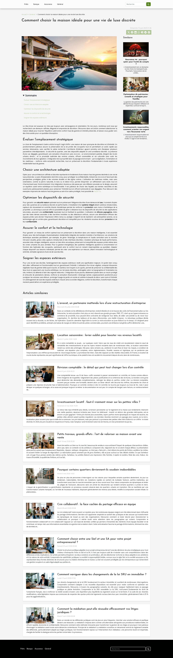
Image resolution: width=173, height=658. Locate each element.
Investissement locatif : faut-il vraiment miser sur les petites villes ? (98, 402)
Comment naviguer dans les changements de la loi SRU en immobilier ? (101, 574)
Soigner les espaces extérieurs (35, 118)
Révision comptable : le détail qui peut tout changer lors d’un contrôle (100, 367)
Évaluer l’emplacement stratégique (37, 100)
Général (60, 4)
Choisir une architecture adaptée (36, 104)
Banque (36, 4)
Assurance (48, 4)
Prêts (26, 4)
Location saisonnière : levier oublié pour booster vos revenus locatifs (99, 335)
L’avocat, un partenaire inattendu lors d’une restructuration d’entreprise (101, 303)
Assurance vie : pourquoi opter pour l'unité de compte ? (136, 62)
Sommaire (31, 95)
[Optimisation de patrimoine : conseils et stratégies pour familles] (136, 84)
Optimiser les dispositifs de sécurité (37, 109)
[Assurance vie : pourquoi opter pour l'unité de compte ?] (136, 49)
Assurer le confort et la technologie (37, 113)
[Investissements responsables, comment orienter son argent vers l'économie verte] (136, 117)
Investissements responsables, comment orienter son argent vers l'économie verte (136, 129)
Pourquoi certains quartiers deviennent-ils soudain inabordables (96, 469)
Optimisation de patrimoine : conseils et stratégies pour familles (136, 96)
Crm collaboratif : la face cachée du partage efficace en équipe (96, 504)
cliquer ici (97, 191)
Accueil (24, 14)
